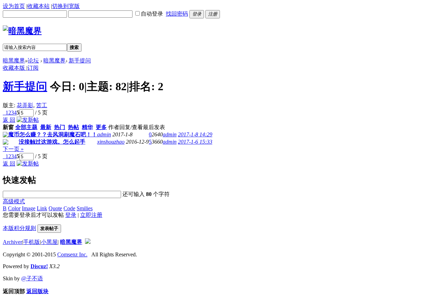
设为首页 (14, 6)
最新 (45, 127)
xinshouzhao (111, 142)
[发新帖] (28, 120)
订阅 (33, 68)
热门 (59, 127)
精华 (87, 127)
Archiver (12, 242)
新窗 (8, 127)
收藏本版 (14, 68)
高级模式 (14, 201)
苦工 (41, 105)
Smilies (85, 208)
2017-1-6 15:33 (195, 142)
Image (28, 208)
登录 (70, 215)
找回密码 (177, 14)
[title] (88, 242)
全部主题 (26, 127)
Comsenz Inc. (72, 254)
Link (42, 208)
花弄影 (25, 105)
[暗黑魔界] (22, 30)
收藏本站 (38, 6)
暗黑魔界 (14, 60)
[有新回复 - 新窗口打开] (5, 135)
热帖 (73, 127)
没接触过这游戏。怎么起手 (52, 142)
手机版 (31, 242)
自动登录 (152, 14)
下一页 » (13, 149)
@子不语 (32, 278)
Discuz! (39, 266)
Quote (55, 208)
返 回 (9, 120)
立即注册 (91, 215)
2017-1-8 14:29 (195, 134)
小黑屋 (49, 242)
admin (104, 134)
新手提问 (80, 60)
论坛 (33, 60)
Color (14, 208)
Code (69, 208)
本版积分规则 (19, 228)
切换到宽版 (66, 6)
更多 (101, 127)
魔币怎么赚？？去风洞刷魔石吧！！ (52, 134)
